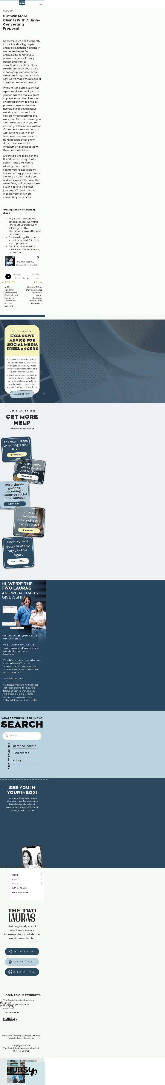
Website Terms (16, 1038)
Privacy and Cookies (11, 1036)
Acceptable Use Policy (31, 1036)
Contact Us (29, 1038)
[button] (40, 3)
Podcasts (8, 11)
